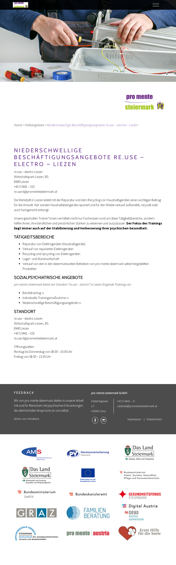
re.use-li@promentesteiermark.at (35, 192)
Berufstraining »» (33, 293)
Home (18, 125)
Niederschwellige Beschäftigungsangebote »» (52, 303)
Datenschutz (154, 419)
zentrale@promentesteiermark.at (137, 406)
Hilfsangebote (34, 125)
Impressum (134, 419)
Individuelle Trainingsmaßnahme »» (46, 298)
